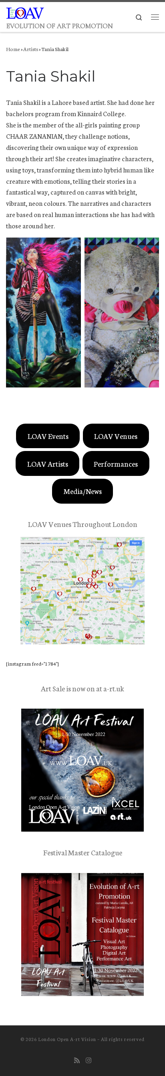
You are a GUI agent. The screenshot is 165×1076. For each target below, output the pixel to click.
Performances (116, 463)
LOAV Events (48, 435)
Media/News (83, 491)
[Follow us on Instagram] (88, 1060)
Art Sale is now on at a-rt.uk (82, 688)
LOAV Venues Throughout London (82, 524)
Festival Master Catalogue (82, 852)
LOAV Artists (47, 463)
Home (13, 48)
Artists (30, 48)
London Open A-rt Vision (67, 1039)
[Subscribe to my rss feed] (77, 1060)
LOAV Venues (115, 435)
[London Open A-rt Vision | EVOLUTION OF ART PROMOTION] (25, 11)
